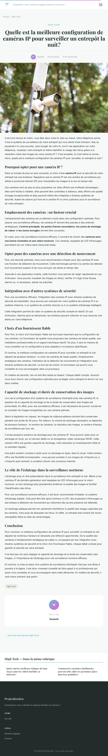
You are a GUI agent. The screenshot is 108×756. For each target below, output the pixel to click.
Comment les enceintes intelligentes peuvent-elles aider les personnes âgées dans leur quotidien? (77, 671)
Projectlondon (14, 699)
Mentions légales (12, 733)
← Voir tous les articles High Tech (22, 635)
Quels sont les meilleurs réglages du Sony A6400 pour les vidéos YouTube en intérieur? (27, 671)
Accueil (6, 17)
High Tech (16, 17)
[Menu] (101, 5)
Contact (8, 738)
